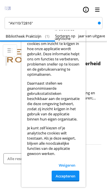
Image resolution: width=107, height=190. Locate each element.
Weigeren (67, 165)
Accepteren (65, 176)
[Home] (9, 9)
